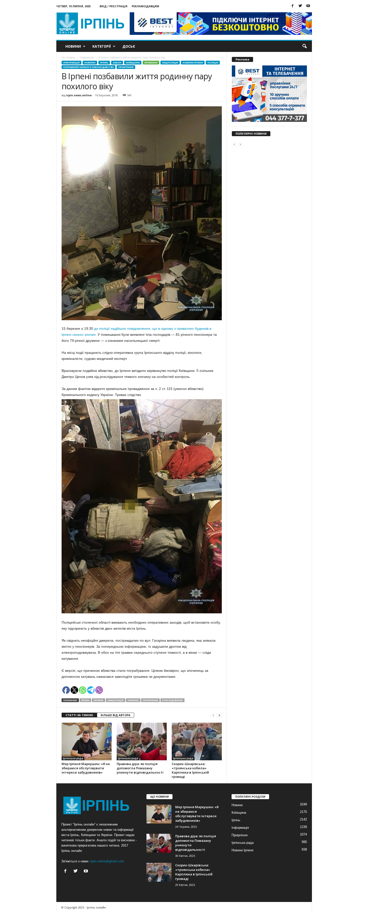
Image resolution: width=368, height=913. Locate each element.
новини (133, 700)
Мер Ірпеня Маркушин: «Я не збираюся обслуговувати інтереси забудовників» (86, 768)
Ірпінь (104, 62)
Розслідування (172, 700)
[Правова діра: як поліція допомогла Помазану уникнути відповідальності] (142, 741)
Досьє (128, 46)
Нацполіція (170, 62)
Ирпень (98, 700)
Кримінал (150, 62)
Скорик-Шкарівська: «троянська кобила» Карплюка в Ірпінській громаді (190, 770)
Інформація (71, 62)
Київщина (133, 62)
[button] (304, 46)
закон (117, 62)
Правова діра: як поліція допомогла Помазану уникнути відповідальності (140, 768)
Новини (73, 46)
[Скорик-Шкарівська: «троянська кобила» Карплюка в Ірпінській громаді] (197, 741)
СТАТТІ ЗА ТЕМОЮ (79, 715)
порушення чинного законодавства (88, 67)
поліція (213, 62)
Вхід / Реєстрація (113, 6)
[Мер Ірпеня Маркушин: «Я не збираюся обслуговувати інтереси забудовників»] (87, 741)
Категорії (101, 46)
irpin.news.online (79, 95)
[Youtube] (308, 6)
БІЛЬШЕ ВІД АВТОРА (115, 715)
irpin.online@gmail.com (107, 861)
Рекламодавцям (145, 6)
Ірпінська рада (73, 758)
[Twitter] (300, 6)
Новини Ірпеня (193, 62)
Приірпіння (125, 67)
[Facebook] (293, 6)
